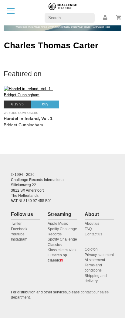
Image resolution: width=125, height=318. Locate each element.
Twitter (16, 223)
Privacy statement (99, 255)
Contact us (93, 234)
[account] (105, 17)
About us (92, 223)
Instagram (19, 239)
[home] (63, 12)
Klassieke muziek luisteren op (62, 255)
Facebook (19, 229)
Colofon (91, 249)
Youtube (18, 234)
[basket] (119, 17)
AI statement (95, 260)
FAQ (88, 229)
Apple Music (58, 223)
